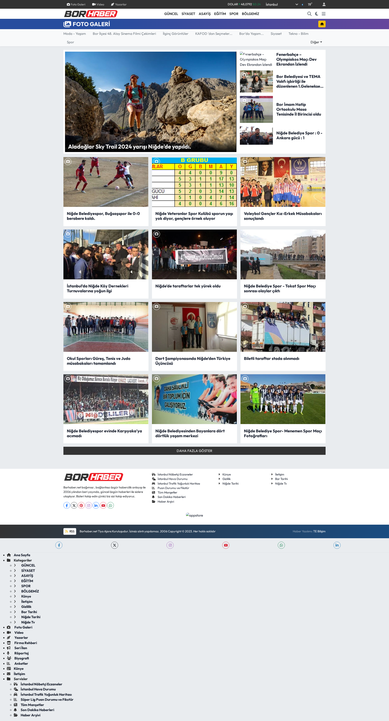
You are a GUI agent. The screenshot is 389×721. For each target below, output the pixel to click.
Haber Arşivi (166, 501)
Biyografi (21, 658)
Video (100, 4)
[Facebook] (66, 505)
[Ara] (309, 13)
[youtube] (225, 545)
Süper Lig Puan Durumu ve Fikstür (47, 699)
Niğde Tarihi (230, 483)
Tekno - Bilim (299, 33)
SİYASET (188, 14)
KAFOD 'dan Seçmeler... (213, 33)
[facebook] (58, 545)
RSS (71, 531)
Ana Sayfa (22, 555)
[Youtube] (103, 505)
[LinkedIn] (96, 505)
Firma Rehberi (25, 643)
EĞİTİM (220, 14)
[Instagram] (88, 505)
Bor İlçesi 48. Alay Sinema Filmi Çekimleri (124, 33)
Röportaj (21, 653)
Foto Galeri (78, 4)
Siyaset (276, 33)
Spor (70, 42)
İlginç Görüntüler (175, 33)
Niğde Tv (281, 483)
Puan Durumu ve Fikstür (173, 488)
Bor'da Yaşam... (251, 33)
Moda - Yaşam (74, 33)
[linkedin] (337, 545)
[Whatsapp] (110, 505)
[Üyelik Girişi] (322, 4)
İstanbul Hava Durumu (173, 479)
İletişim (279, 474)
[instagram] (170, 545)
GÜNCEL (171, 14)
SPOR (233, 14)
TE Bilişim (319, 531)
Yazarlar (121, 4)
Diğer (315, 42)
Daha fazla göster (194, 451)
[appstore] (194, 515)
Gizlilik (226, 479)
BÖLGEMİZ (250, 14)
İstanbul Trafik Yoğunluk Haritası (179, 483)
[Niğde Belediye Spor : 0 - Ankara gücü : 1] (256, 135)
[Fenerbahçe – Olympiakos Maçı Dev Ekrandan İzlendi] (256, 59)
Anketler (21, 663)
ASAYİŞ (205, 14)
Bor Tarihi (281, 479)
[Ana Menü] (324, 13)
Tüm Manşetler (167, 492)
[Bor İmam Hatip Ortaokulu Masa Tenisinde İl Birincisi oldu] (256, 109)
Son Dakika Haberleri (172, 497)
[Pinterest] (81, 505)
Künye (226, 474)
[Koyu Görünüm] (316, 13)
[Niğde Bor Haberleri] (90, 13)
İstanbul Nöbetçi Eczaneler (175, 474)
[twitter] (114, 545)
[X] (74, 505)
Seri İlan (20, 648)
